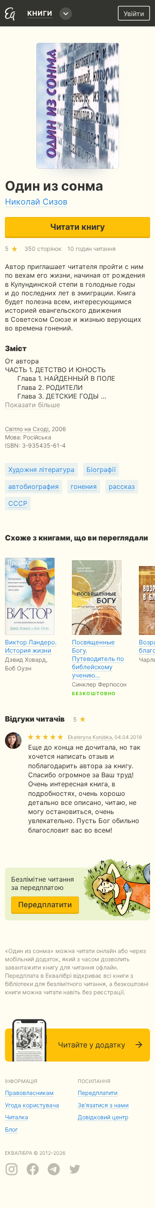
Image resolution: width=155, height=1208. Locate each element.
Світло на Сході (26, 428)
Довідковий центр (103, 1117)
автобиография (33, 486)
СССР (17, 503)
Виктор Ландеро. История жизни (31, 646)
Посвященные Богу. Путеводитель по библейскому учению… (98, 658)
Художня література (41, 469)
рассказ (122, 486)
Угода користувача (32, 1105)
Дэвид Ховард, (26, 659)
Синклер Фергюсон (99, 684)
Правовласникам (29, 1092)
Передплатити (45, 904)
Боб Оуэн (18, 668)
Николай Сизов (36, 202)
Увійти (134, 13)
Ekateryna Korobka (90, 737)
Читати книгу (77, 227)
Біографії (101, 469)
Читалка (16, 1117)
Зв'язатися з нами (103, 1105)
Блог (11, 1129)
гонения (84, 486)
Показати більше (32, 405)
